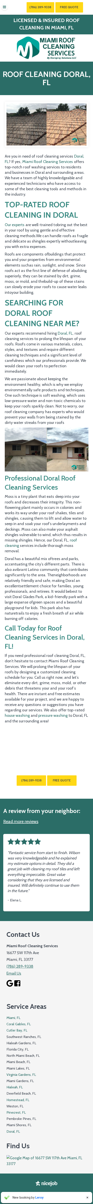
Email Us (13, 973)
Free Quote (69, 7)
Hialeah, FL (14, 1087)
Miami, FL (13, 1018)
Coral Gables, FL (18, 1024)
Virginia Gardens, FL (21, 1075)
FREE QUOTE (62, 780)
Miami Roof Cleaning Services (47, 161)
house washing (17, 715)
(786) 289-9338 (40, 7)
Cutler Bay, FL (16, 1030)
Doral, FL (65, 333)
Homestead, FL (17, 1100)
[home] (46, 48)
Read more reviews (20, 821)
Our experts (15, 224)
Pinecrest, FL (16, 1112)
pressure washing (53, 715)
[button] (4, 7)
